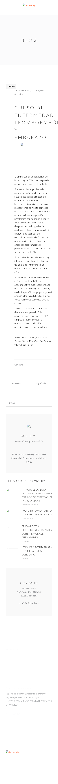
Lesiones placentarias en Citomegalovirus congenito (37, 551)
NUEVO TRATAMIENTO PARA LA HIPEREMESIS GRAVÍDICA (29, 703)
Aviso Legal (45, 772)
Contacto (47, 776)
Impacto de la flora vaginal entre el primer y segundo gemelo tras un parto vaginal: (25, 695)
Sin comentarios (22, 90)
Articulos (18, 94)
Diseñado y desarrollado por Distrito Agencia (29, 762)
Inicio (18, 772)
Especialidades (30, 772)
